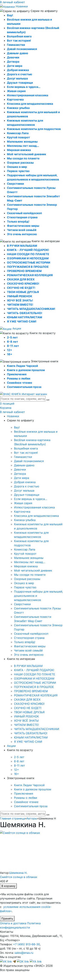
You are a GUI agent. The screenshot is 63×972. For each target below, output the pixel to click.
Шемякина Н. (18, 873)
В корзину (8, 886)
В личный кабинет (12, 2)
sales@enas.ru (24, 952)
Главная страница (12, 818)
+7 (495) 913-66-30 (26, 944)
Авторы (31, 818)
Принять (7, 918)
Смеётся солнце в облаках (18, 877)
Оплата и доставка (13, 923)
